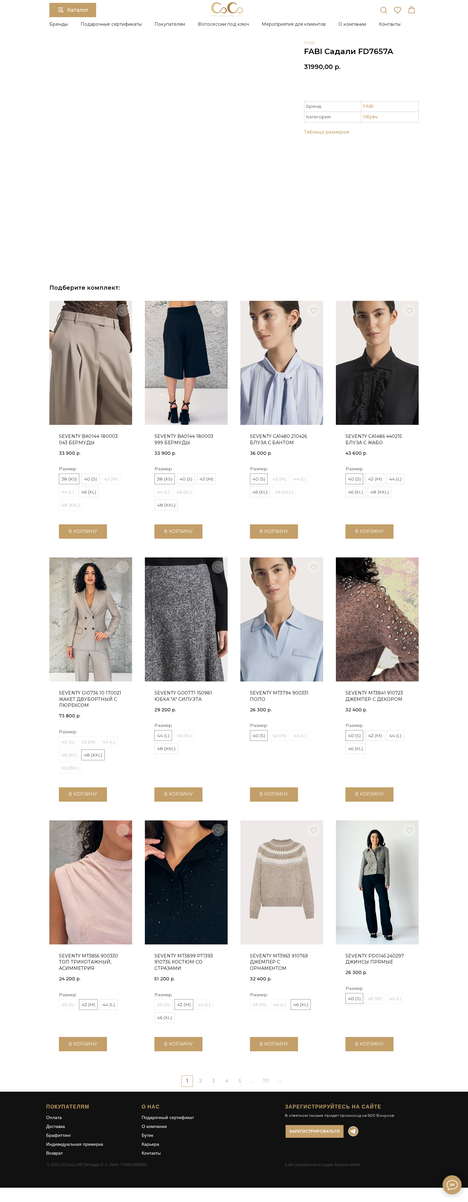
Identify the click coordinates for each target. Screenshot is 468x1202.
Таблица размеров (326, 132)
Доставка (55, 1126)
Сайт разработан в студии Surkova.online (322, 1165)
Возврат (54, 1153)
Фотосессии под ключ (223, 24)
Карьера (150, 1144)
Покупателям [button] (169, 24)
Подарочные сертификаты (111, 24)
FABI (309, 42)
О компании (154, 1126)
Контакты (390, 24)
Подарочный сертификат (168, 1117)
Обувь (370, 117)
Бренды (58, 24)
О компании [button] (352, 24)
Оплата (54, 1117)
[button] (383, 10)
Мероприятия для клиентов (294, 24)
